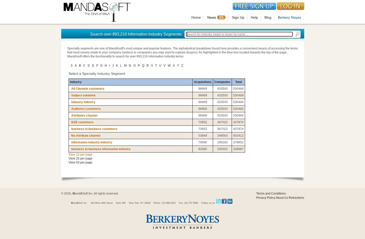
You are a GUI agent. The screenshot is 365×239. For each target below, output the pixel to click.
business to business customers (94, 129)
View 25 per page (80, 158)
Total (238, 82)
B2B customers (82, 122)
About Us (282, 197)
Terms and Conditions (271, 193)
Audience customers (86, 109)
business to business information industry (101, 149)
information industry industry (91, 142)
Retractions (296, 197)
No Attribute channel (85, 135)
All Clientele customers (87, 88)
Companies (222, 82)
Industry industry (83, 102)
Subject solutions (83, 95)
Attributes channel (84, 115)
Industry (76, 82)
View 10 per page (80, 154)
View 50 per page (80, 162)
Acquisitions (203, 82)
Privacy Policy (265, 197)
